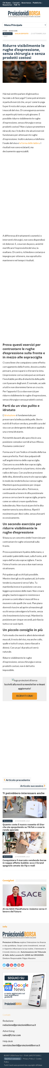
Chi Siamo (7, 3)
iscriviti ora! (24, 695)
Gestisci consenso (12, 1059)
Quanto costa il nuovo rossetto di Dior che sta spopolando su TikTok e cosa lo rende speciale (24, 827)
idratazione (10, 415)
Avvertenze (26, 3)
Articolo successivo (31, 785)
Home (5, 31)
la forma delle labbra (29, 143)
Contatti (16, 3)
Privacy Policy (28, 1059)
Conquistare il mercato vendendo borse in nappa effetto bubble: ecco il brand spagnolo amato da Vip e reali (24, 863)
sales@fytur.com (12, 1035)
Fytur (39, 1065)
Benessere (13, 31)
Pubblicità (37, 3)
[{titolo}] (25, 18)
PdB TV (17, 5)
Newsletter (7, 5)
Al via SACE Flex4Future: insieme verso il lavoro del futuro (25, 910)
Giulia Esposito (21, 33)
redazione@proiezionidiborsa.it (19, 1025)
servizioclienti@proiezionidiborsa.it (21, 1045)
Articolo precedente (18, 780)
